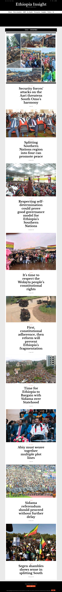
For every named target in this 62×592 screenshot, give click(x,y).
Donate (13, 0)
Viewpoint (37, 12)
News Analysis (17, 12)
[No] (59, 590)
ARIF (24, 12)
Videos (49, 12)
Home (10, 12)
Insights (43, 12)
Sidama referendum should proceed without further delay (31, 510)
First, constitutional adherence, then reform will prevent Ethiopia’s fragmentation (31, 338)
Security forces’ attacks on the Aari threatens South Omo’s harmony (31, 95)
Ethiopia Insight (31, 4)
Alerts (8, 0)
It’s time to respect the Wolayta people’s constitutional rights (31, 282)
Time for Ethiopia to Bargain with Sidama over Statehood (31, 395)
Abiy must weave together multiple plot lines (31, 452)
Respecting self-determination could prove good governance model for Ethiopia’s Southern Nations (31, 214)
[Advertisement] (31, 20)
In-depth (30, 12)
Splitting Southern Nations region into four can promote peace (31, 149)
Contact (10, 0)
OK (53, 590)
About (6, 0)
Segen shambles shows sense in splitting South (31, 569)
